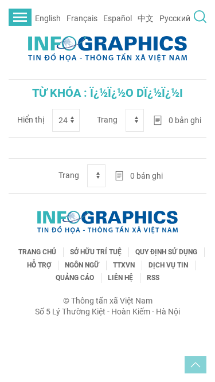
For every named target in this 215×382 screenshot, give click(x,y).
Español (117, 18)
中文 (146, 18)
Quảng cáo (75, 278)
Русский (174, 18)
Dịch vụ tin (168, 265)
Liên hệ (120, 278)
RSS (153, 278)
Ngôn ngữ (82, 265)
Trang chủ (37, 252)
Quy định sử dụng (166, 252)
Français (82, 18)
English (48, 18)
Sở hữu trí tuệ (96, 252)
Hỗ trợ (39, 265)
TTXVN (124, 265)
